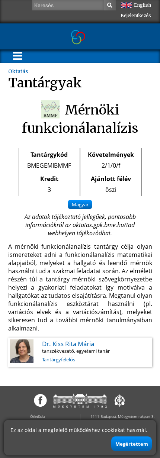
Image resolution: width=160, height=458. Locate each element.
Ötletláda (37, 416)
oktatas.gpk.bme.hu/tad (104, 225)
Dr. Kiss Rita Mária (68, 343)
